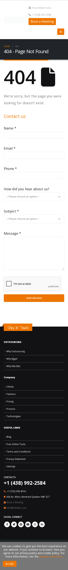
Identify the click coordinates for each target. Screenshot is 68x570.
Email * (9, 148)
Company (9, 377)
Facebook (7, 524)
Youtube (28, 524)
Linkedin (42, 524)
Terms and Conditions (18, 451)
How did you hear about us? (26, 189)
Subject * (11, 211)
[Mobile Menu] (60, 31)
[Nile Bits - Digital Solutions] (15, 20)
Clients (10, 386)
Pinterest (21, 524)
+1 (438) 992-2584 (41, 14)
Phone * (10, 168)
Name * (10, 128)
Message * (12, 233)
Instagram (35, 524)
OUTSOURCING (12, 341)
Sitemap (10, 466)
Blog (8, 436)
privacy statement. (51, 556)
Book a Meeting (42, 21)
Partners (11, 394)
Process (10, 408)
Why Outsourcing (15, 351)
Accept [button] (9, 563)
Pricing (9, 401)
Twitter (14, 524)
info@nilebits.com (16, 507)
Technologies (13, 416)
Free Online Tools (41, 7)
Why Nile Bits (13, 366)
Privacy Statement (16, 458)
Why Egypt (11, 358)
